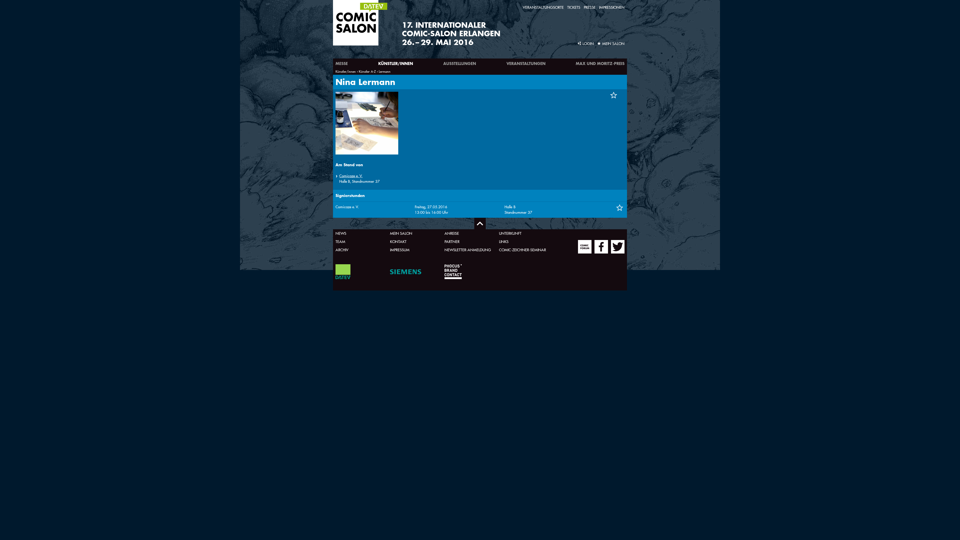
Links (503, 241)
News (341, 233)
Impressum (400, 250)
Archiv (342, 250)
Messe (342, 63)
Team (340, 241)
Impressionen (611, 7)
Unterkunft (510, 233)
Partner (452, 241)
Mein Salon (401, 233)
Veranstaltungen (526, 63)
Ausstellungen (459, 63)
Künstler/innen (395, 63)
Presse (590, 7)
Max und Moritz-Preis (600, 63)
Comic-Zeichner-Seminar (522, 250)
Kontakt (398, 241)
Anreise (451, 233)
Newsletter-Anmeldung (467, 250)
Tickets (573, 7)
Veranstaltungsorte (543, 7)
